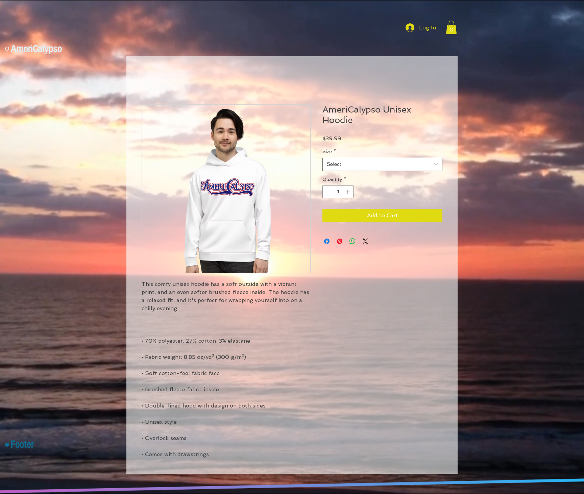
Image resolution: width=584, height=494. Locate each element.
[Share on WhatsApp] (352, 242)
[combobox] (382, 164)
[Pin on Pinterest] (340, 242)
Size (329, 152)
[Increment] (348, 192)
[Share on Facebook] (327, 242)
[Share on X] (365, 242)
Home (149, 80)
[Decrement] (327, 192)
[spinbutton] (338, 192)
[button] (451, 27)
